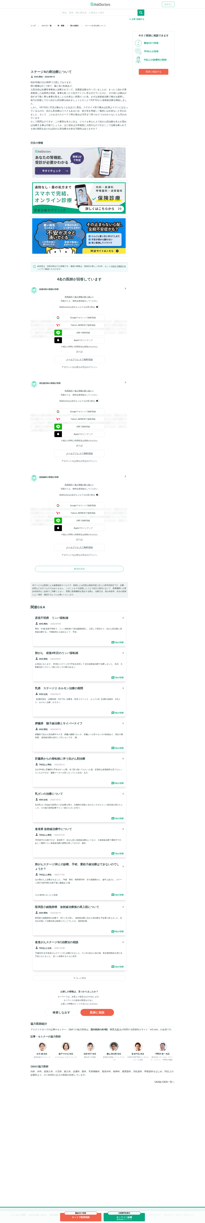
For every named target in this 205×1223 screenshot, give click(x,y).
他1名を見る (79, 569)
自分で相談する (119, 266)
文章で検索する (136, 19)
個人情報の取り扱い (83, 297)
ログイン (168, 4)
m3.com (154, 1029)
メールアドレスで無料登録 (79, 359)
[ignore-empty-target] (102, 12)
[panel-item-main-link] (79, 630)
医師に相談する (153, 71)
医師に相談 (97, 1012)
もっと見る (79, 978)
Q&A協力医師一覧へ (164, 1082)
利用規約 (69, 297)
